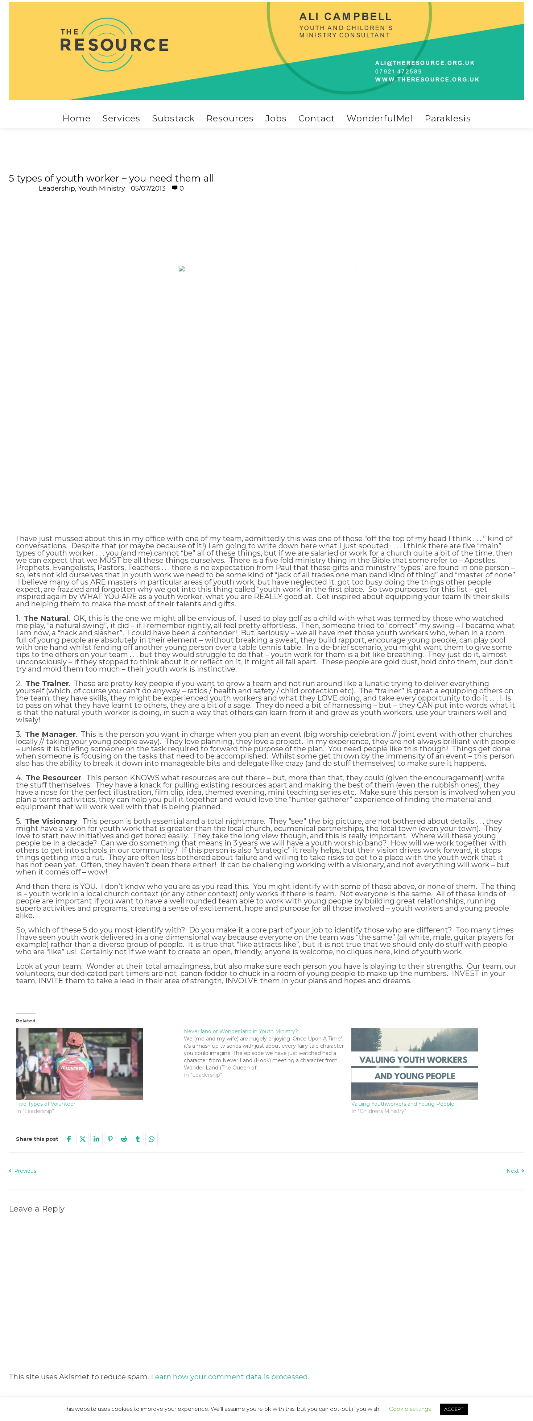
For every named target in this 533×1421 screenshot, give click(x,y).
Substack (173, 118)
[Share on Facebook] (69, 1139)
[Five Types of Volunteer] (96, 1064)
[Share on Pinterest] (110, 1139)
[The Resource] (266, 51)
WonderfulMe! (380, 118)
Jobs (276, 118)
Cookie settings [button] (410, 1408)
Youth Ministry (101, 188)
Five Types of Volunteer (45, 1104)
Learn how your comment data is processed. (230, 1376)
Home (76, 118)
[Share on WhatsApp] (151, 1139)
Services (121, 118)
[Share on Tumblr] (138, 1139)
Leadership (57, 188)
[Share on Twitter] (82, 1139)
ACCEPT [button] (453, 1409)
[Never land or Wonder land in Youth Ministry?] (268, 1053)
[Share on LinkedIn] (96, 1139)
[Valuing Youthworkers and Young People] (431, 1064)
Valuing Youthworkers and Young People (402, 1104)
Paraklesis (448, 118)
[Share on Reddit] (124, 1139)
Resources (230, 118)
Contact (316, 118)
